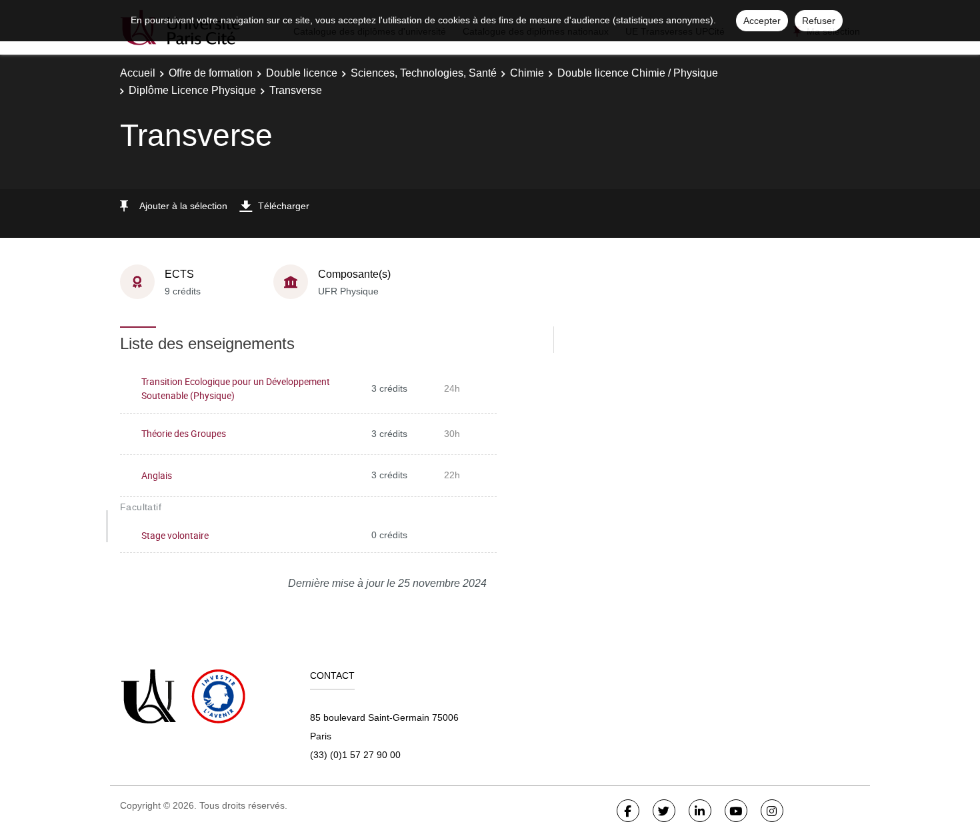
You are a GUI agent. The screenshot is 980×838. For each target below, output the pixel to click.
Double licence (301, 73)
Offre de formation (211, 73)
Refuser (818, 20)
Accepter (762, 20)
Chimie (527, 73)
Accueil (137, 73)
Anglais (156, 475)
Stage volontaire (175, 535)
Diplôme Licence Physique (192, 90)
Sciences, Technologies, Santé (424, 73)
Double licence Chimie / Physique (637, 73)
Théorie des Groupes (183, 433)
